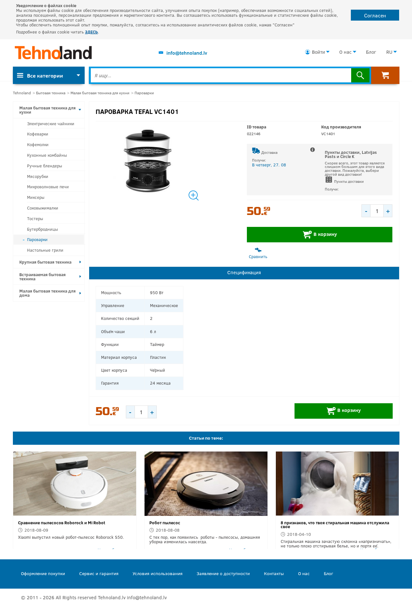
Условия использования (158, 573)
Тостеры (35, 218)
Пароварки (144, 92)
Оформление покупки (43, 573)
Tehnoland (22, 92)
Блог (371, 52)
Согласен (375, 15)
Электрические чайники (50, 123)
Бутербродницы (42, 229)
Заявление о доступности (223, 573)
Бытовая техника (50, 92)
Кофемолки (38, 144)
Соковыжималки (42, 208)
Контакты (274, 573)
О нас (345, 52)
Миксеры (35, 197)
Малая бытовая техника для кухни (99, 92)
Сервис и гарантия (98, 573)
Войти (318, 52)
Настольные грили (45, 250)
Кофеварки (37, 134)
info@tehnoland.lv (186, 53)
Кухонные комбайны (47, 155)
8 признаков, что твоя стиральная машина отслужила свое (335, 525)
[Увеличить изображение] (168, 161)
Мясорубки (37, 176)
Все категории (45, 75)
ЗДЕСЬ (91, 32)
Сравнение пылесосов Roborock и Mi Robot (61, 523)
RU (389, 52)
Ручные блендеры (44, 166)
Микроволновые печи (48, 187)
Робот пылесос (164, 523)
